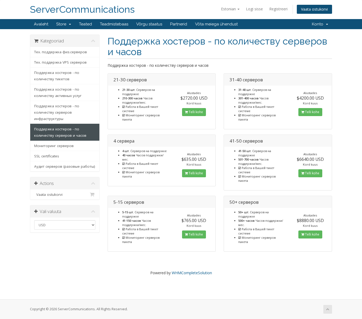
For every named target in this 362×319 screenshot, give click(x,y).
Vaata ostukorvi (314, 9)
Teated (85, 24)
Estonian (229, 8)
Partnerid (178, 24)
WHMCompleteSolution (192, 272)
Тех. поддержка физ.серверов (60, 52)
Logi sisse (254, 8)
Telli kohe (195, 112)
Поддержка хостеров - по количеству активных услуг (58, 92)
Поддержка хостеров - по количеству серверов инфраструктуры (56, 112)
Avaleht (41, 24)
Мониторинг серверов (54, 145)
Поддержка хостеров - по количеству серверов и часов (60, 132)
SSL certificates (46, 156)
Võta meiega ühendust (216, 24)
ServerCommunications (82, 9)
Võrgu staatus (149, 24)
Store (62, 24)
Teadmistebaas (114, 24)
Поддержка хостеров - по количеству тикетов (56, 75)
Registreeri (278, 8)
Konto (318, 24)
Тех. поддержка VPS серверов (60, 62)
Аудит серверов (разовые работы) (64, 166)
